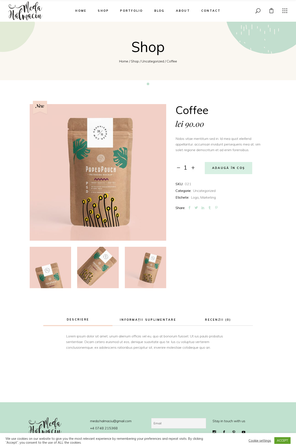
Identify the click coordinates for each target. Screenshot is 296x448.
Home (123, 61)
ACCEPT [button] (282, 440)
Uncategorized (152, 61)
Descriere (78, 319)
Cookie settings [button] (260, 441)
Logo (195, 197)
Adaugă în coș (228, 168)
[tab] (77, 320)
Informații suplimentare (148, 319)
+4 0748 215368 (104, 428)
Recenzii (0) (218, 319)
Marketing (208, 197)
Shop (135, 61)
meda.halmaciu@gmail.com (111, 421)
